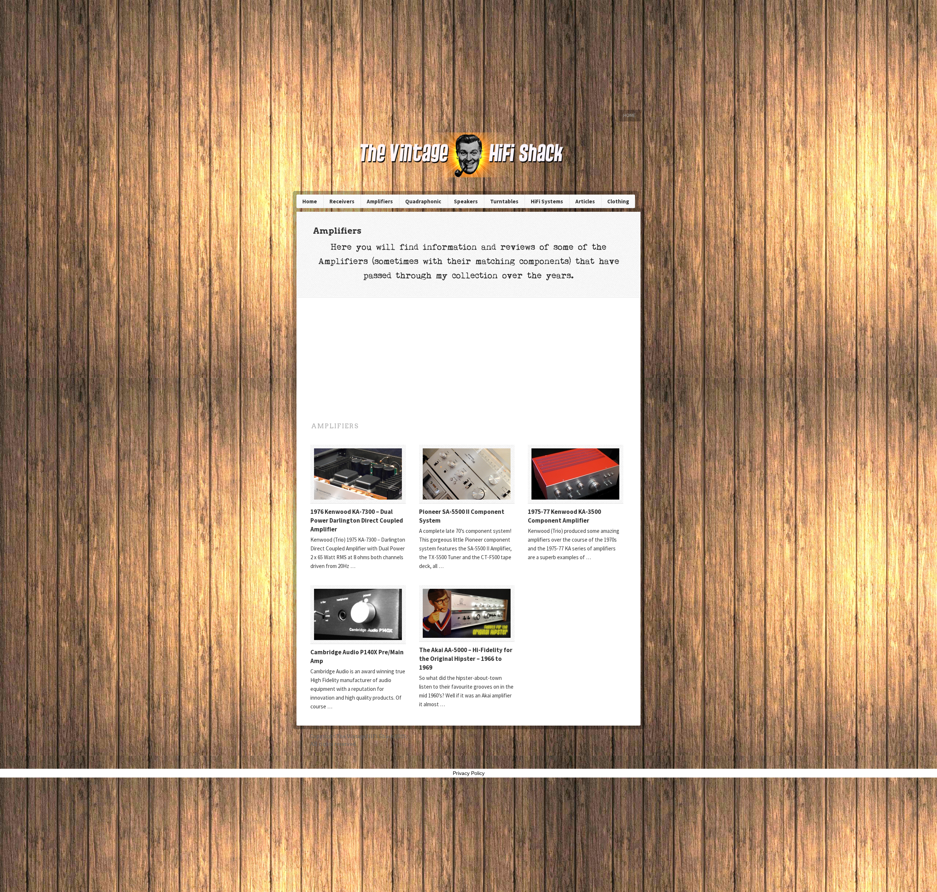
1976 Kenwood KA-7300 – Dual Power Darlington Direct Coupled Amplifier (356, 520)
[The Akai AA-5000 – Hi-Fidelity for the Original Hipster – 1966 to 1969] (467, 613)
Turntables (504, 201)
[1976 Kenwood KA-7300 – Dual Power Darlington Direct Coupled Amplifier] (358, 474)
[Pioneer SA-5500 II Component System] (467, 474)
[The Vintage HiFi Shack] (468, 154)
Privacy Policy (469, 773)
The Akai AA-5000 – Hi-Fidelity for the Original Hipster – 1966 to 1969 (465, 658)
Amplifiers (380, 201)
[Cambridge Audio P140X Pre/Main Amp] (358, 614)
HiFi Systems (547, 201)
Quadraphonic (423, 201)
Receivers (341, 201)
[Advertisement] (468, 55)
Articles (585, 201)
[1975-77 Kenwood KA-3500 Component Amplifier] (575, 474)
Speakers (466, 201)
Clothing (618, 201)
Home (629, 115)
